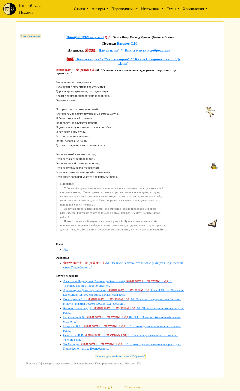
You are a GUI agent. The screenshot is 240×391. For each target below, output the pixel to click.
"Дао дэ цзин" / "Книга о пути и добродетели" (134, 50)
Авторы (98, 8)
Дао (65, 249)
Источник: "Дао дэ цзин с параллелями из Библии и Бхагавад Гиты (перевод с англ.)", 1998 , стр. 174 (83, 363)
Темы (171, 8)
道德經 (90, 50)
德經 (70, 59)
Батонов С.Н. (127, 43)
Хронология (193, 8)
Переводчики (123, 8)
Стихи (79, 8)
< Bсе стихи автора (30, 36)
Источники (150, 8)
